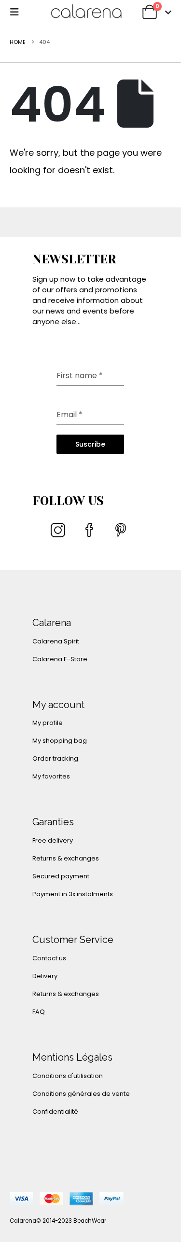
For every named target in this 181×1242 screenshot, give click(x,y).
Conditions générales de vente (81, 1093)
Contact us (49, 958)
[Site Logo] (86, 12)
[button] (17, 12)
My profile (47, 722)
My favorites (51, 776)
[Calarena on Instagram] (57, 530)
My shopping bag (59, 740)
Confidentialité (55, 1111)
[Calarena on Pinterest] (120, 530)
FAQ (38, 1011)
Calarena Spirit (55, 641)
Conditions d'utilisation (67, 1075)
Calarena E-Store (59, 659)
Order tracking (55, 758)
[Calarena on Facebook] (89, 530)
